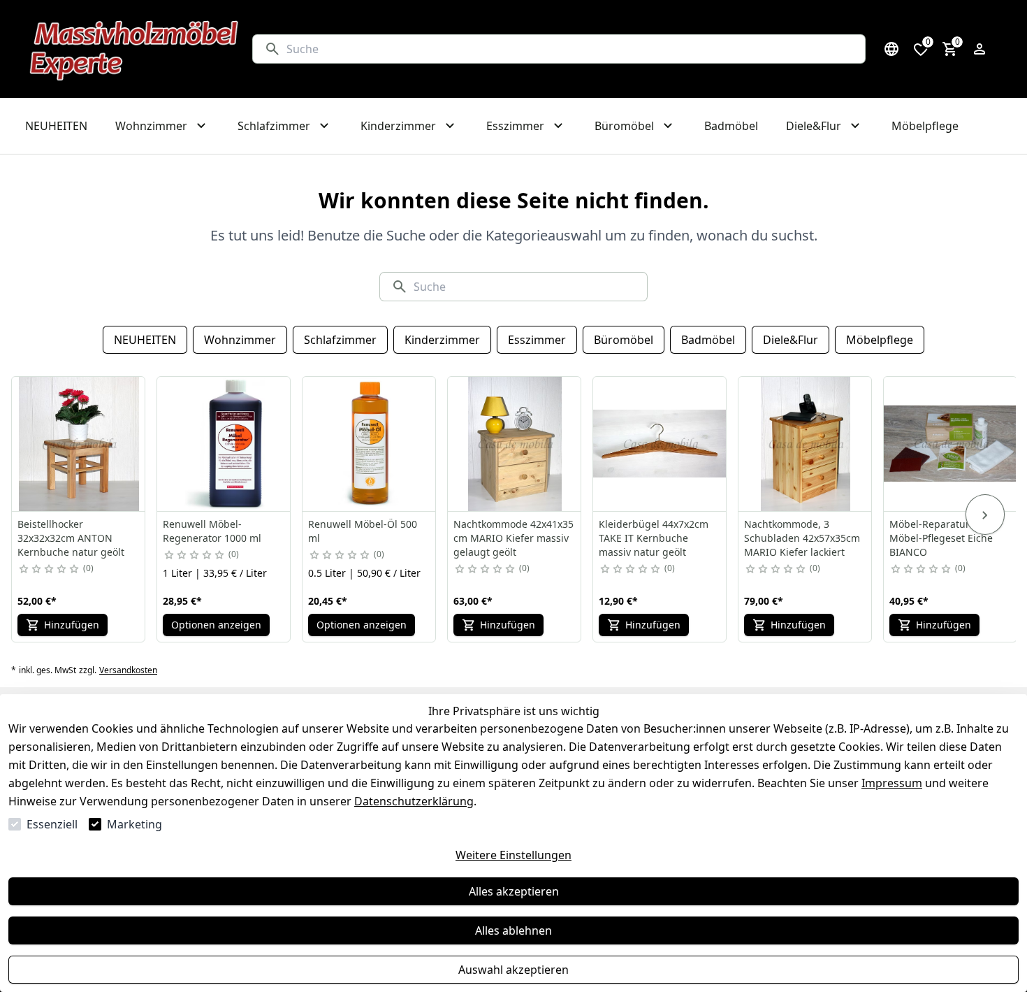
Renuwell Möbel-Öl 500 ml (362, 531)
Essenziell (52, 824)
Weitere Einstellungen (513, 855)
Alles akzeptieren (514, 891)
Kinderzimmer (442, 339)
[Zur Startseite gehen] (134, 49)
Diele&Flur (790, 339)
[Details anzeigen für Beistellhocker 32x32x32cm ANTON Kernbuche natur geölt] (79, 444)
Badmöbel (708, 339)
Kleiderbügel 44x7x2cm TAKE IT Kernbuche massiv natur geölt (653, 538)
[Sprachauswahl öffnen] (891, 49)
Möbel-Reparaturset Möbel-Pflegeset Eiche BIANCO (941, 538)
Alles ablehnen (513, 930)
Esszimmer (537, 339)
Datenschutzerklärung (414, 801)
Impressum (891, 783)
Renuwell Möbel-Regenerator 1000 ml (212, 531)
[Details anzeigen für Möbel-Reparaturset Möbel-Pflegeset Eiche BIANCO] (951, 444)
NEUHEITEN (145, 339)
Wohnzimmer (240, 339)
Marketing (134, 824)
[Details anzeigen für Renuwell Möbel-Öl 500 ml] (370, 444)
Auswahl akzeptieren (513, 969)
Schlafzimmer (340, 339)
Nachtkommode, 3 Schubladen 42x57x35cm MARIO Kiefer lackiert (802, 538)
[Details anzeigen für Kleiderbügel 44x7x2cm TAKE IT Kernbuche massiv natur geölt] (660, 444)
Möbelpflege (879, 339)
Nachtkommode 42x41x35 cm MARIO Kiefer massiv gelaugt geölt (513, 538)
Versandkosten (128, 670)
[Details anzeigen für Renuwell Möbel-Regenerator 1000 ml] (224, 444)
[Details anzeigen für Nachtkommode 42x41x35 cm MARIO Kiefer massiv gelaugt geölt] (515, 444)
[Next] (985, 514)
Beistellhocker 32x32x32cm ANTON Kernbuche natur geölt (70, 538)
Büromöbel (623, 339)
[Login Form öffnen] (979, 49)
